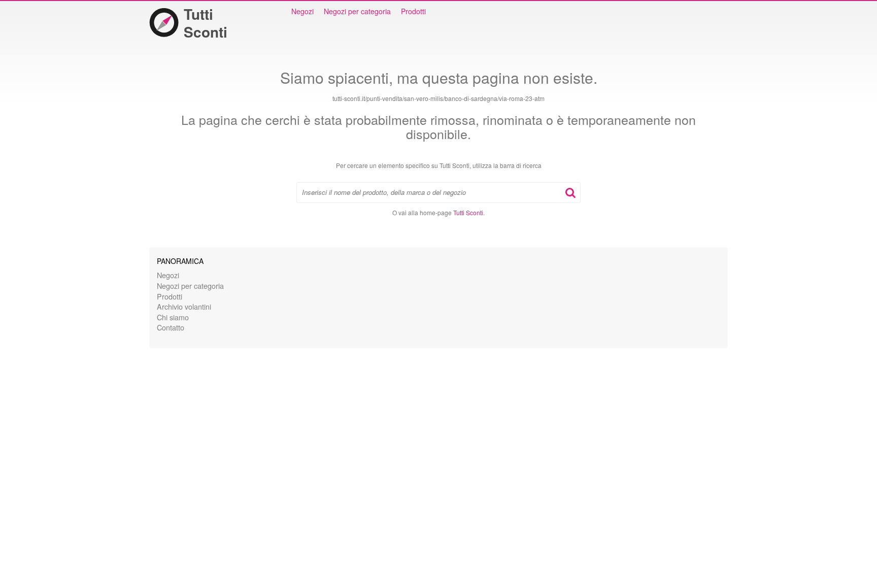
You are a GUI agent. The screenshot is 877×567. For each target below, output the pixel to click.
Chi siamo (173, 317)
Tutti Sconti (205, 23)
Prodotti (413, 11)
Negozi (302, 11)
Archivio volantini (184, 306)
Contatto (170, 327)
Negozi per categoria (357, 11)
